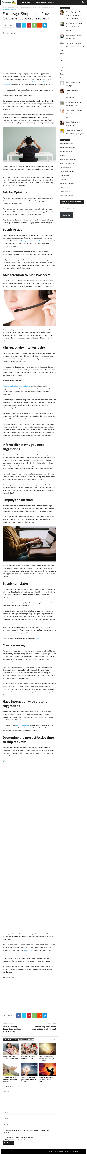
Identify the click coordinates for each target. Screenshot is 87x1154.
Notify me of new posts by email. (16, 1140)
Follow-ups (28, 950)
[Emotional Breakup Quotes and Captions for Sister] (11, 1069)
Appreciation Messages (67, 147)
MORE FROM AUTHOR (25, 1039)
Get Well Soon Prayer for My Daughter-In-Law (46, 1079)
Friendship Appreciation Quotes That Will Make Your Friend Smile (74, 15)
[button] (82, 2)
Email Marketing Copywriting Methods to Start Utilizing (13, 1028)
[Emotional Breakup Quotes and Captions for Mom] (47, 1049)
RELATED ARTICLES (10, 1039)
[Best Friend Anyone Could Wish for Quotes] (11, 1049)
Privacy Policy (59, 1151)
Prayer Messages (65, 191)
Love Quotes (64, 179)
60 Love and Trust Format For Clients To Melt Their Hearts (74, 27)
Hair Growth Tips (65, 167)
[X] (24, 25)
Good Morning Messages (68, 159)
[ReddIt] (39, 25)
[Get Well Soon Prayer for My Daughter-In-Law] (47, 1069)
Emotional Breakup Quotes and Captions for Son (28, 1079)
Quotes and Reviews (39, 2)
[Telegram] (44, 25)
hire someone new (22, 725)
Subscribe (67, 215)
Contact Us (76, 1151)
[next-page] (55, 1039)
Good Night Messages (67, 163)
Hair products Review (67, 171)
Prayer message (65, 187)
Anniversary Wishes (66, 144)
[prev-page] (52, 1039)
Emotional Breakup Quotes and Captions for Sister (10, 1079)
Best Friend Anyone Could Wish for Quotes (10, 1057)
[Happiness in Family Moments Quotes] (29, 1049)
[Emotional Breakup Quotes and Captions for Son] (29, 1069)
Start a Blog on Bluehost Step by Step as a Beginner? (44, 1027)
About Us (68, 1151)
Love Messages (25, 2)
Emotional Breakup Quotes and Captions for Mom (46, 1058)
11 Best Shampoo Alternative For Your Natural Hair (72, 94)
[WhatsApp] (34, 25)
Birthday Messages (66, 151)
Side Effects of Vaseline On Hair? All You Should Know (74, 114)
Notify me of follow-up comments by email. (19, 1137)
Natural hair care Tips (67, 183)
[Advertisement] (29, 50)
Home (4, 7)
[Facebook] (18, 25)
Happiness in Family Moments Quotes (28, 1057)
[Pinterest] (29, 25)
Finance (51, 2)
